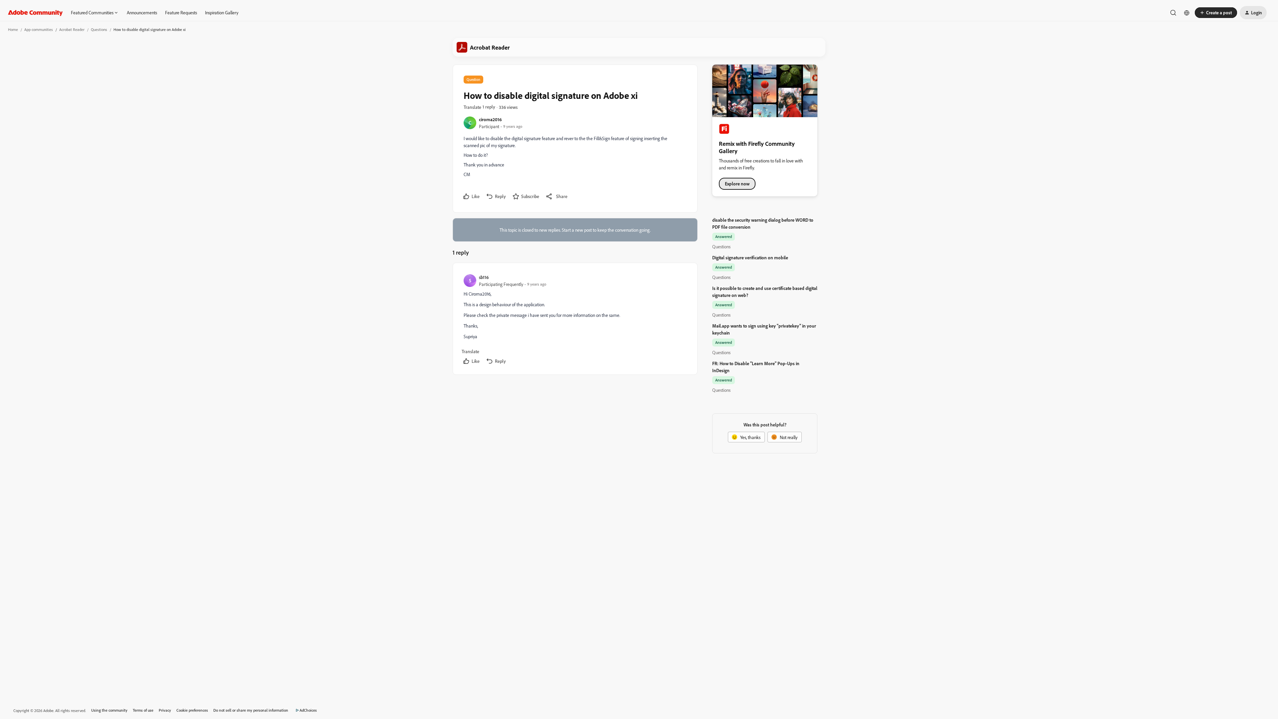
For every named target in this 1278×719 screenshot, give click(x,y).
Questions (99, 29)
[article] (574, 320)
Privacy (165, 710)
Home (13, 29)
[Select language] (1186, 12)
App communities (38, 29)
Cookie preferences (192, 710)
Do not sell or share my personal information (250, 710)
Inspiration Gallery (221, 12)
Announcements (142, 12)
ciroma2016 (490, 119)
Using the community (109, 710)
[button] (1216, 12)
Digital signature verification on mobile (750, 257)
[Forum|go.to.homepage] (35, 12)
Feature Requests (181, 12)
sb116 (484, 277)
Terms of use (143, 710)
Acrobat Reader (72, 29)
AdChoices (308, 710)
